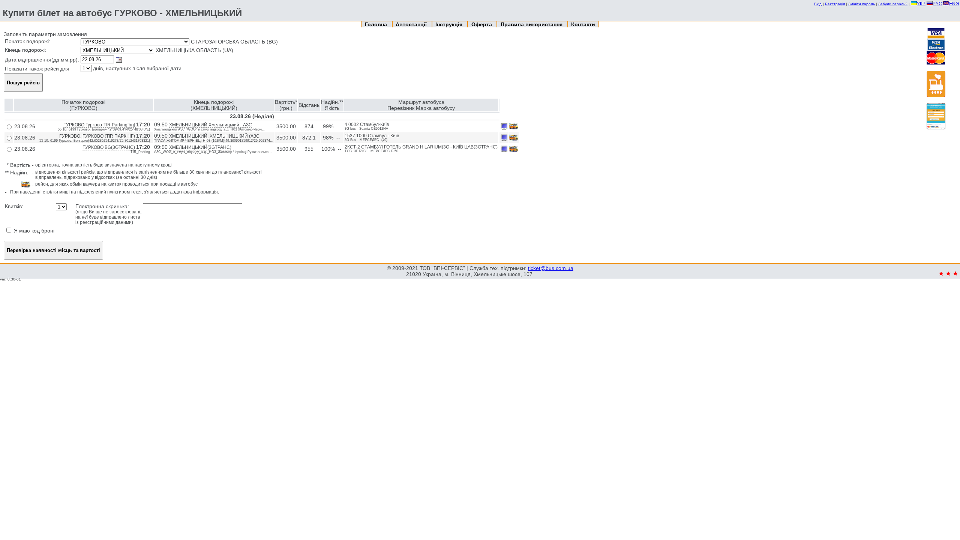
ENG (954, 3)
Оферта (482, 24)
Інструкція (449, 24)
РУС (937, 3)
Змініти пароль (861, 4)
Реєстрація (835, 4)
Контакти (583, 24)
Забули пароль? (893, 4)
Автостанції (412, 24)
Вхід (818, 4)
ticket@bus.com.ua (550, 268)
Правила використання (532, 24)
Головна (376, 24)
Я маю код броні (33, 231)
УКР (921, 3)
